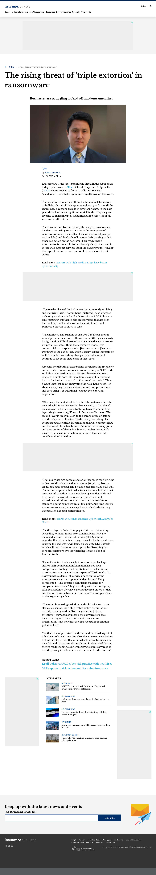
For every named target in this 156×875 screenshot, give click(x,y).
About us (89, 843)
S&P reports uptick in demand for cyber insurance (75, 668)
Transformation (21, 12)
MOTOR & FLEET (68, 683)
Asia (143, 6)
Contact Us (86, 12)
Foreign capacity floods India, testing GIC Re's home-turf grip (84, 713)
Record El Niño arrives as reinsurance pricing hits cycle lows (84, 739)
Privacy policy (107, 840)
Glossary (82, 840)
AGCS (46, 190)
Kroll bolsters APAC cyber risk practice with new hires (77, 663)
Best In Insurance (63, 12)
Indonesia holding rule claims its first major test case (85, 700)
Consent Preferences (133, 840)
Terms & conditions (94, 840)
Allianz (70, 187)
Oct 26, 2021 (47, 176)
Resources (50, 12)
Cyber (11, 67)
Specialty (76, 12)
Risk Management (36, 12)
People (74, 840)
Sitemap (108, 843)
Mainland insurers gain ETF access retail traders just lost (86, 726)
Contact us (99, 843)
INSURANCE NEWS (68, 696)
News (7, 12)
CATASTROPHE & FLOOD (71, 735)
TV (12, 12)
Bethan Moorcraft (53, 172)
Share (58, 176)
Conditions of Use (77, 843)
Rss (114, 843)
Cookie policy (119, 840)
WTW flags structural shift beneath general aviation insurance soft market (83, 687)
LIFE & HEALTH (67, 722)
